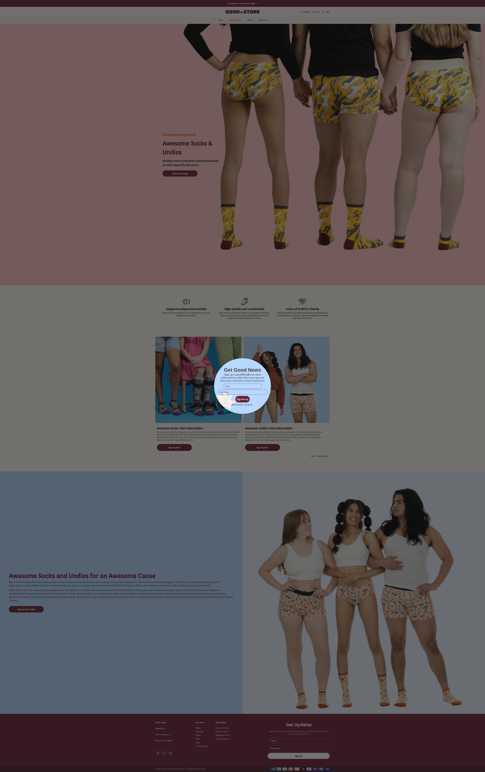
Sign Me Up (242, 399)
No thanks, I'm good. (242, 404)
